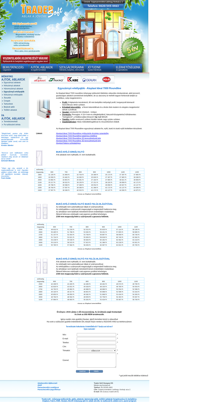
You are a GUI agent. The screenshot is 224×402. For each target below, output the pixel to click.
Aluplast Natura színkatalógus (68, 143)
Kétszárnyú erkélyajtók (13, 95)
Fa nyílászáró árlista (12, 125)
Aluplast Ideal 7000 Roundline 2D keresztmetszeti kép (78, 138)
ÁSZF (40, 385)
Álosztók (7, 98)
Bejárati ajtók (9, 107)
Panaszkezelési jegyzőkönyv (49, 389)
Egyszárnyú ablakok (12, 82)
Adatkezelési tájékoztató (47, 383)
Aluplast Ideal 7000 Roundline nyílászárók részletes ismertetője (82, 133)
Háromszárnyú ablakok (13, 89)
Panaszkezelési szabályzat (48, 387)
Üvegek (7, 101)
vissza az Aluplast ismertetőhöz (89, 194)
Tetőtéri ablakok (10, 110)
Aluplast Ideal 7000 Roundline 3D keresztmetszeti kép (78, 141)
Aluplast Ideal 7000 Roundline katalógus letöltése (76, 136)
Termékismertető (11, 121)
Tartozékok (8, 104)
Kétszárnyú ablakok (12, 86)
